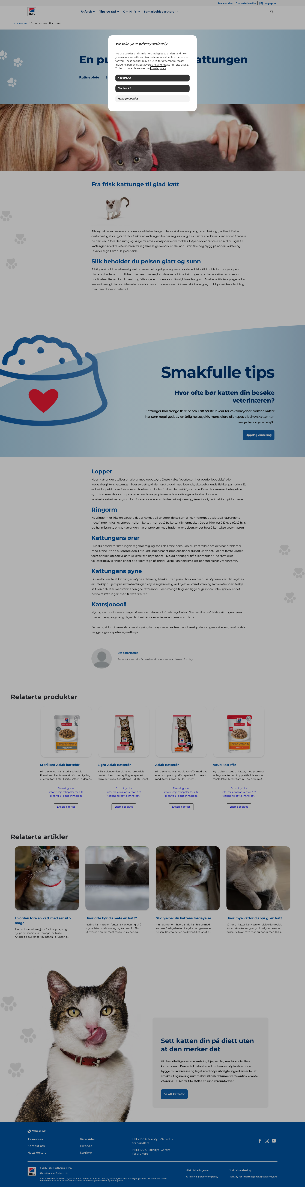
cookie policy (158, 68)
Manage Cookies (128, 99)
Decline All (124, 88)
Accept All (124, 78)
